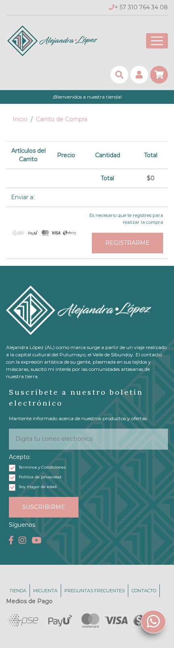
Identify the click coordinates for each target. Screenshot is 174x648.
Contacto (144, 590)
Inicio (20, 119)
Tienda (17, 590)
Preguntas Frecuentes (94, 590)
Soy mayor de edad (38, 486)
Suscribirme (43, 507)
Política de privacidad (40, 477)
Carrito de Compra (61, 119)
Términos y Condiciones (42, 467)
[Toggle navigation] (157, 40)
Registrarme (127, 242)
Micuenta (45, 590)
